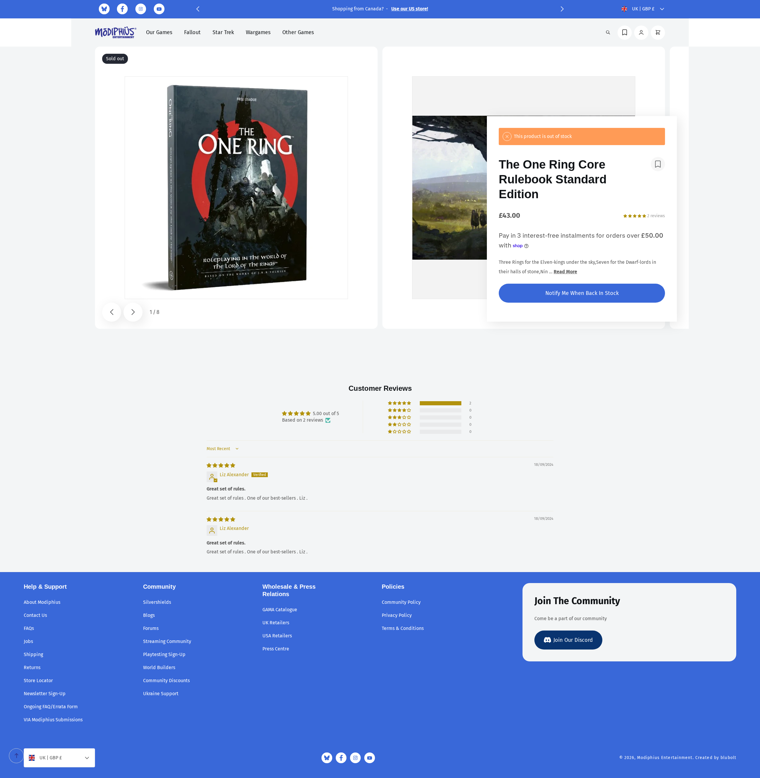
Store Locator (38, 680)
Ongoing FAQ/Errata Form (51, 706)
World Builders (159, 667)
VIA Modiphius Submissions (53, 720)
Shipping (33, 654)
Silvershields (157, 602)
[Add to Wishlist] (658, 164)
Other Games (298, 32)
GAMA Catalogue (279, 609)
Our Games (159, 32)
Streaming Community (167, 641)
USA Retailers (277, 636)
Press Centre (275, 649)
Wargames (258, 32)
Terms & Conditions (403, 628)
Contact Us (35, 615)
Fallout (192, 32)
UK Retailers (275, 622)
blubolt (728, 757)
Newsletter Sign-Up (45, 693)
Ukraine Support (160, 693)
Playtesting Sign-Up (164, 654)
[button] (197, 8)
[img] (221, 465)
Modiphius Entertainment (665, 757)
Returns (32, 667)
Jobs (28, 641)
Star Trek (223, 32)
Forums (151, 628)
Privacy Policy (397, 615)
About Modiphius (42, 602)
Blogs (149, 615)
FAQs (29, 628)
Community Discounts (166, 680)
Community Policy (401, 602)
